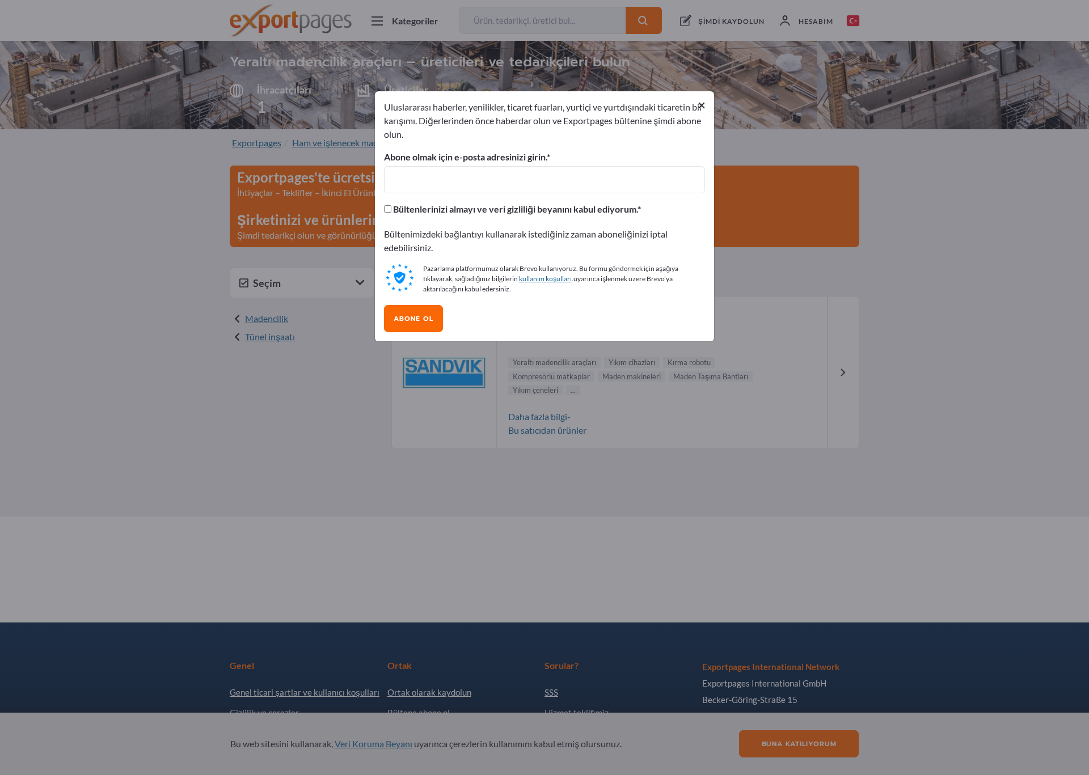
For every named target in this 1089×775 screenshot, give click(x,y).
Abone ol (413, 319)
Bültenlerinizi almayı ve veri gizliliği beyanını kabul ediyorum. (514, 209)
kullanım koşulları (545, 278)
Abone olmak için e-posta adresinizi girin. (465, 157)
